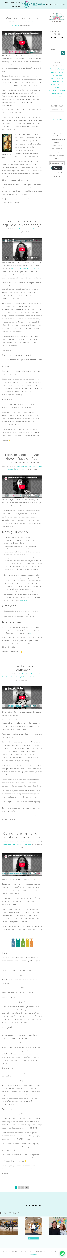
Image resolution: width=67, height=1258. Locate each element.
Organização (37, 841)
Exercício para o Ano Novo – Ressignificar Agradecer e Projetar (22, 458)
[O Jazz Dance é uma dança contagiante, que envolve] (9, 1226)
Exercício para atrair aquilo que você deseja (22, 223)
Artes (23, 674)
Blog (63, 4)
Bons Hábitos (27, 229)
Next (26, 1187)
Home (7, 2)
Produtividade (16, 844)
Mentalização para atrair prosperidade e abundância (57, 93)
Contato (56, 4)
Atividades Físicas (32, 674)
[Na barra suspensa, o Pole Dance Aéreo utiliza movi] (33, 1226)
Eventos (18, 674)
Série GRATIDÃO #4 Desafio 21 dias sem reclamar (56, 84)
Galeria (48, 4)
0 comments (19, 469)
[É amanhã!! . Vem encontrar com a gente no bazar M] (58, 1226)
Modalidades (16, 6)
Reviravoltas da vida (22, 18)
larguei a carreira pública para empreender (25, 269)
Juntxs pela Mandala (57, 69)
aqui (30, 633)
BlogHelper (33, 1254)
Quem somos (16, 2)
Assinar (57, 168)
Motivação (35, 22)
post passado (24, 600)
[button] (62, 1253)
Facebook (57, 120)
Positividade (20, 22)
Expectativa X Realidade (22, 668)
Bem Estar (28, 22)
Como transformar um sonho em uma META (22, 835)
